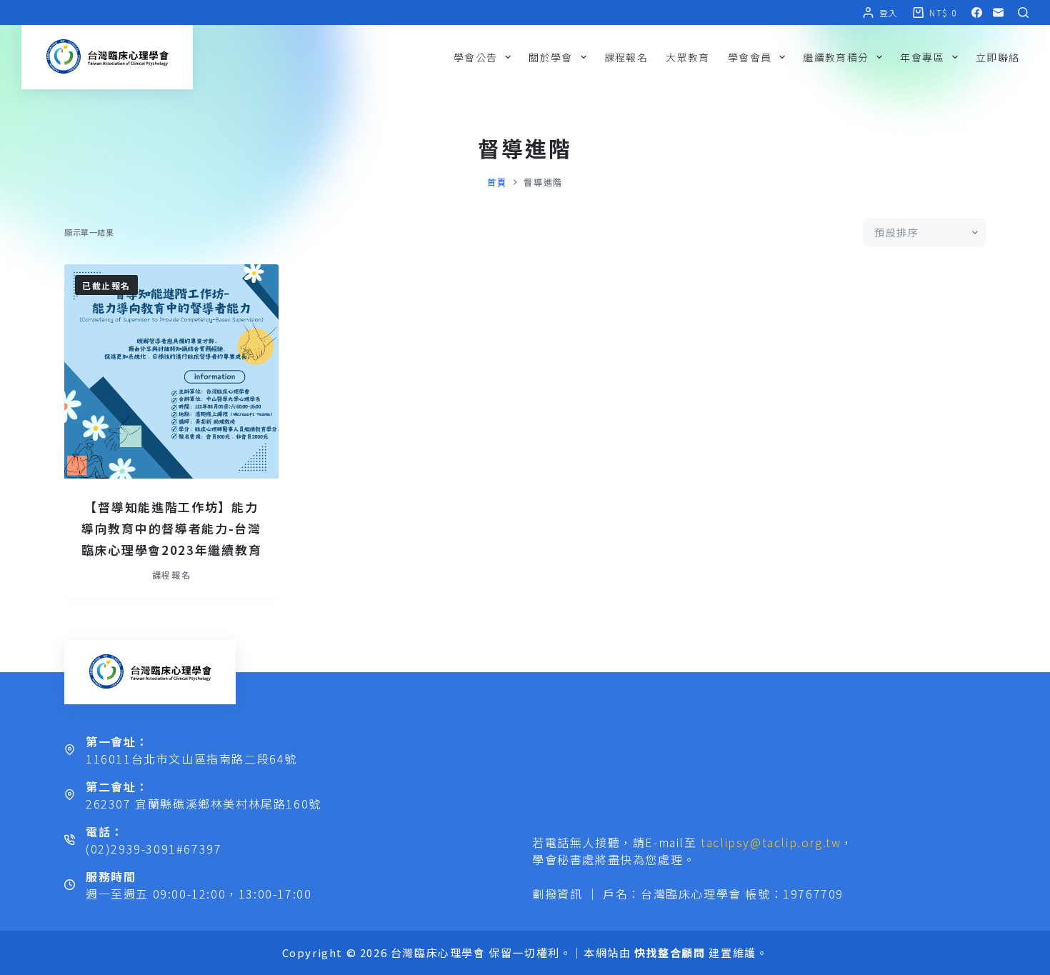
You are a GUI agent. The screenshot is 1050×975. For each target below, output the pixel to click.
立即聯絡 (998, 57)
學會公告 (476, 57)
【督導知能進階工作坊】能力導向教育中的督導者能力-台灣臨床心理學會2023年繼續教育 (171, 528)
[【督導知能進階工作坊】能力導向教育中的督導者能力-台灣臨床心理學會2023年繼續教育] (171, 371)
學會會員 (750, 57)
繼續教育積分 (836, 57)
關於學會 (551, 57)
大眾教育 (688, 57)
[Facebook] (976, 12)
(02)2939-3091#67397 (153, 848)
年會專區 (922, 57)
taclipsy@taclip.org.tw (771, 842)
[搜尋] (1023, 12)
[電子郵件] (998, 12)
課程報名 (626, 57)
